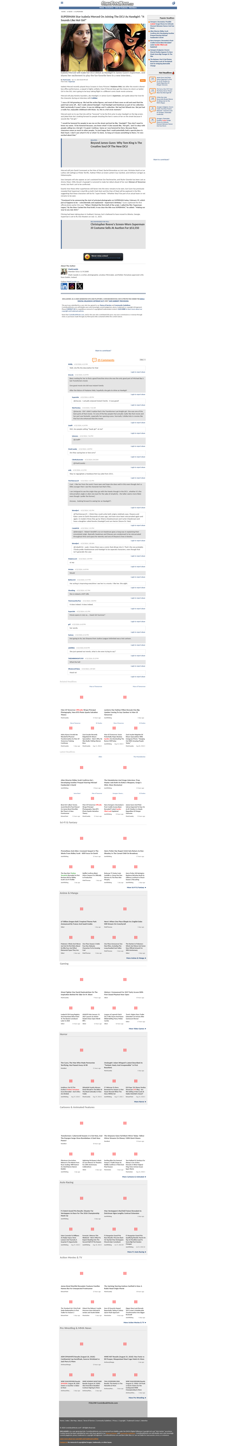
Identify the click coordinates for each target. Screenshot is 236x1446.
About (80, 1421)
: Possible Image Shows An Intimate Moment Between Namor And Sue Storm (162, 25)
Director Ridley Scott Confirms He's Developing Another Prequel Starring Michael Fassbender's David (162, 34)
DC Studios (99, 723)
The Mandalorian (139, 757)
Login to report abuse (138, 372)
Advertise (144, 1421)
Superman (71, 81)
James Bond (77, 793)
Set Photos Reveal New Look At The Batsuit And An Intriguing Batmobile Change (161, 63)
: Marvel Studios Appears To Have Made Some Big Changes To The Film (161, 53)
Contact (137, 1421)
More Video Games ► (138, 1029)
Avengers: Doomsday (118, 793)
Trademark (130, 1421)
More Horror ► (140, 1102)
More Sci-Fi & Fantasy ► (137, 888)
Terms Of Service (89, 1421)
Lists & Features (121, 8)
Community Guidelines (122, 305)
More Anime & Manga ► (136, 958)
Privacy (115, 1421)
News (102, 8)
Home (63, 12)
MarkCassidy (67, 80)
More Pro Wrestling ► (138, 1398)
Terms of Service (105, 305)
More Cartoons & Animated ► (134, 1177)
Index (67, 1421)
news (70, 12)
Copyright (122, 1421)
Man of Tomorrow (96, 687)
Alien (100, 757)
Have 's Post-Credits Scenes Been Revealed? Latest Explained (162, 44)
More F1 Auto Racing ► (137, 1252)
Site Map (74, 1421)
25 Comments (106, 360)
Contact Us (63, 1442)
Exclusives (109, 8)
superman (79, 12)
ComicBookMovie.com (76, 315)
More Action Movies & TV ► (135, 1323)
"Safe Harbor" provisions (118, 301)
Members (133, 8)
